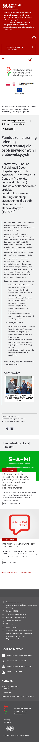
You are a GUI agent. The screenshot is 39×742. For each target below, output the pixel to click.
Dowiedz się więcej (13, 504)
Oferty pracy (10, 624)
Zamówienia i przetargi (13, 621)
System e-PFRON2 (12, 611)
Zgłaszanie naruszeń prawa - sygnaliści (19, 630)
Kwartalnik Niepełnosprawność (16, 617)
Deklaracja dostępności (13, 602)
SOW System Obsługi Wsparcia (16, 614)
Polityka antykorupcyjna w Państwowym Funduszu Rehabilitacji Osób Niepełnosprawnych (19, 636)
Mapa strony (24, 735)
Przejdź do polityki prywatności (14, 48)
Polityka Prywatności (11, 735)
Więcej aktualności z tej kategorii (16, 572)
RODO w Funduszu (12, 627)
